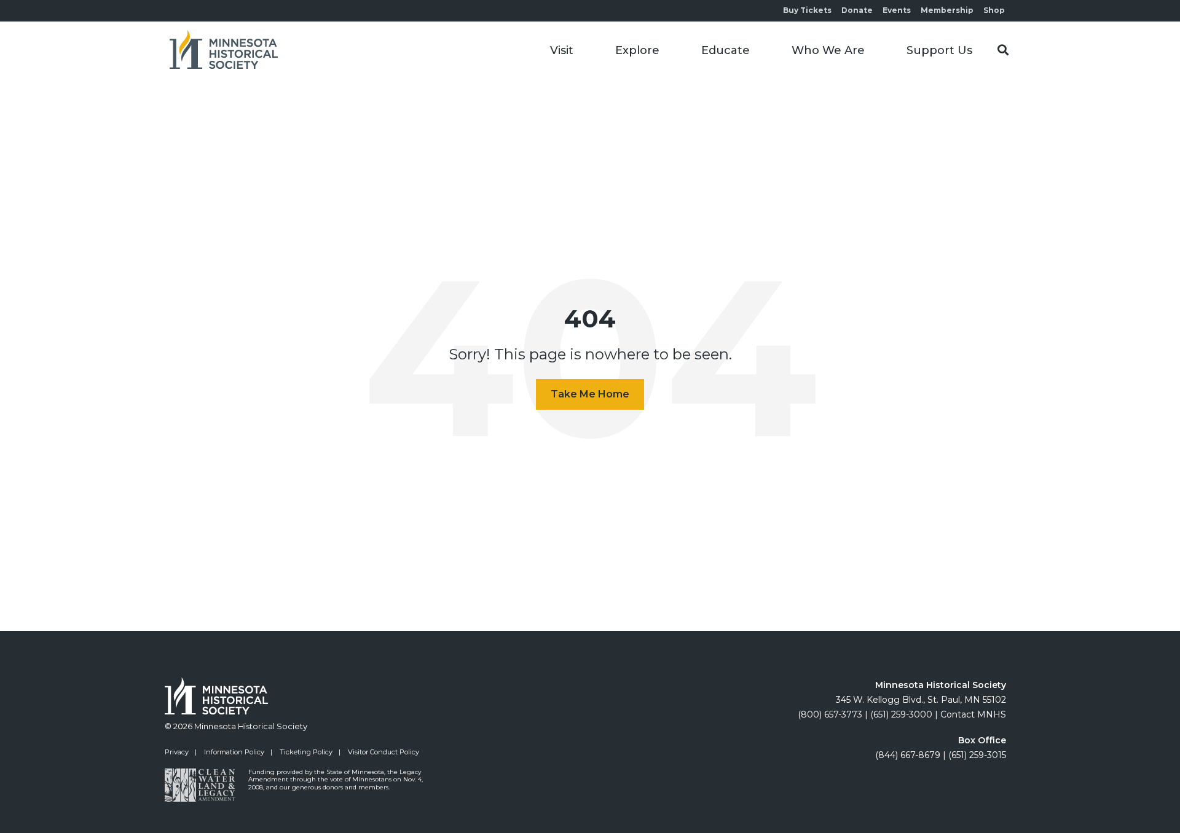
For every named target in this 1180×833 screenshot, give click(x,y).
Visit (561, 50)
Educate (725, 50)
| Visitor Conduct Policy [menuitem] (379, 752)
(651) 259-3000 (901, 714)
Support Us (939, 50)
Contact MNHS (973, 714)
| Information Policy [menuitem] (229, 752)
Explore (637, 50)
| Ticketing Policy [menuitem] (301, 752)
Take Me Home (590, 394)
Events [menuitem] (897, 10)
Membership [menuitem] (947, 10)
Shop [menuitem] (994, 10)
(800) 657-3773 (830, 714)
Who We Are (828, 50)
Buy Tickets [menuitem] (807, 10)
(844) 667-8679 (907, 755)
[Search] (1003, 51)
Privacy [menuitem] (177, 752)
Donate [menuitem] (857, 10)
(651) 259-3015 (977, 755)
